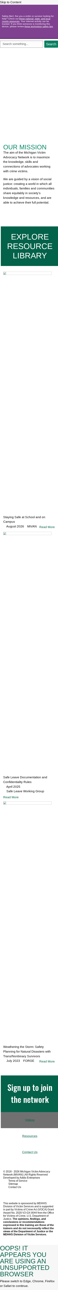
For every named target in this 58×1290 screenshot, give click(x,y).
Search (51, 44)
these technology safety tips (38, 26)
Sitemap (13, 1183)
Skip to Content (11, 2)
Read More (47, 527)
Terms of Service (17, 1180)
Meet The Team (17, 211)
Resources (29, 1136)
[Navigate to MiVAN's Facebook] (9, 1192)
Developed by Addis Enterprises (21, 1177)
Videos (30, 1120)
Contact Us (30, 1152)
